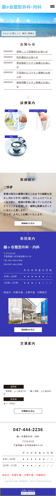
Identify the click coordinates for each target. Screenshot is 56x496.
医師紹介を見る (28, 223)
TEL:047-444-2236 (13, 260)
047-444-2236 (28, 429)
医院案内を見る (28, 330)
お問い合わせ (28, 490)
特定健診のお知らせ (27, 57)
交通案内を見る (28, 411)
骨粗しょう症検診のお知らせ (32, 51)
